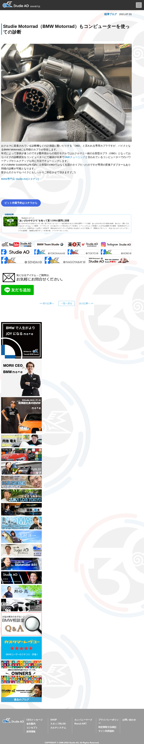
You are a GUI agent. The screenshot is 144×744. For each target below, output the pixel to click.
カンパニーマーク (83, 720)
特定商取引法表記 (107, 727)
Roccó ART (80, 723)
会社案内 (30, 723)
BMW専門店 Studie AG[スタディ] (20, 179)
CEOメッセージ (34, 720)
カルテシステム (58, 727)
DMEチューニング (74, 157)
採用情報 (30, 731)
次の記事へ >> (86, 303)
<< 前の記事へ (47, 303)
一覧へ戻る (66, 303)
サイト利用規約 (106, 731)
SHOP (53, 720)
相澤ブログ (110, 14)
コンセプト (32, 727)
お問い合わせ (129, 720)
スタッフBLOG (58, 723)
